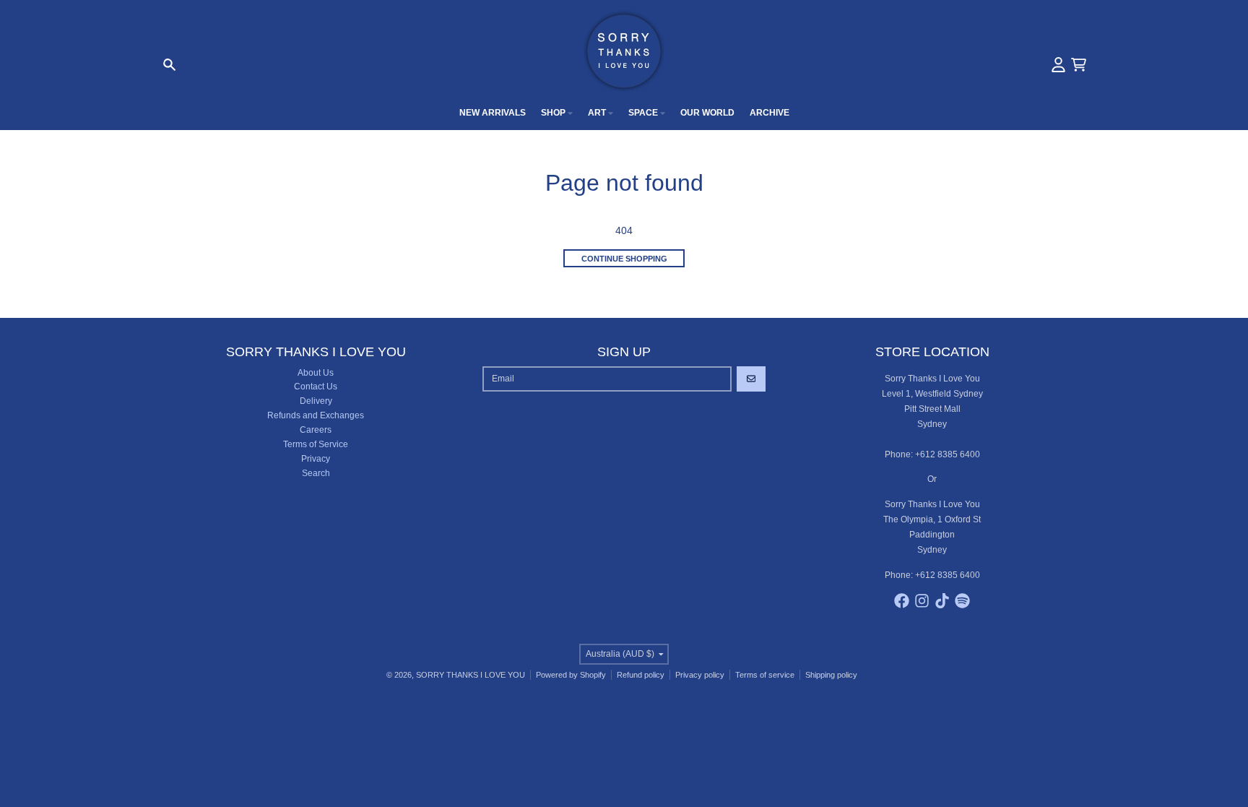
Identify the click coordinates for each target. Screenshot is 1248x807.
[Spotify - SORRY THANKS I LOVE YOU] (962, 600)
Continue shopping (624, 258)
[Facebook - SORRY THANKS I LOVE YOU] (901, 600)
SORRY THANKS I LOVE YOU (470, 674)
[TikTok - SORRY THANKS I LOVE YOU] (942, 600)
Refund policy (640, 674)
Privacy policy (699, 674)
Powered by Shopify (571, 674)
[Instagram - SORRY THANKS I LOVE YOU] (922, 600)
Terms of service (764, 674)
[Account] (1058, 64)
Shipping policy (831, 674)
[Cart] (1078, 64)
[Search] (169, 64)
